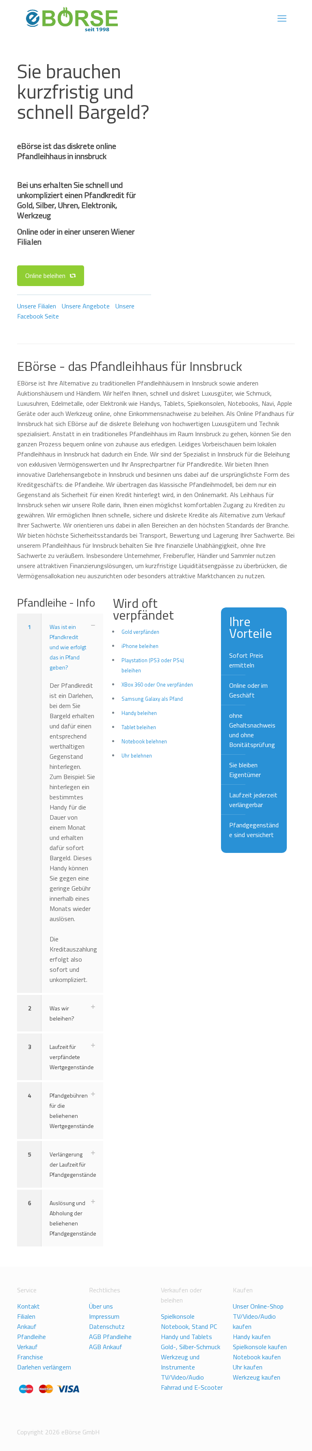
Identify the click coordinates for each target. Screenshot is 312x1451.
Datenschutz (107, 1326)
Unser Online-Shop (258, 1306)
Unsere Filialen (36, 306)
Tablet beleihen (138, 727)
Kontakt (28, 1306)
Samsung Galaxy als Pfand (152, 699)
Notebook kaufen (257, 1357)
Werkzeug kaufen (256, 1377)
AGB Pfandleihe (110, 1336)
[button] (60, 803)
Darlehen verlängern (44, 1367)
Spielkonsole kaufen (260, 1347)
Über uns (101, 1306)
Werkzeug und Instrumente (180, 1362)
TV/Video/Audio (182, 1377)
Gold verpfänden (140, 632)
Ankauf (27, 1326)
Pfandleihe (31, 1336)
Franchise (30, 1357)
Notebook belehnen (144, 741)
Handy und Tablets (186, 1336)
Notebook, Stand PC (189, 1326)
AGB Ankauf (105, 1347)
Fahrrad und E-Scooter (192, 1387)
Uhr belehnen (136, 755)
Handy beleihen (139, 713)
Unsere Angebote (86, 306)
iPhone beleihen (139, 646)
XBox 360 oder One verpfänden (157, 684)
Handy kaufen (252, 1336)
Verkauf (27, 1347)
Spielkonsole (178, 1316)
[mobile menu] (282, 18)
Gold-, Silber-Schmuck (190, 1347)
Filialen (26, 1316)
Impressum (104, 1316)
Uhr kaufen (247, 1367)
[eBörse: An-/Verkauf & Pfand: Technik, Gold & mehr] (71, 18)
